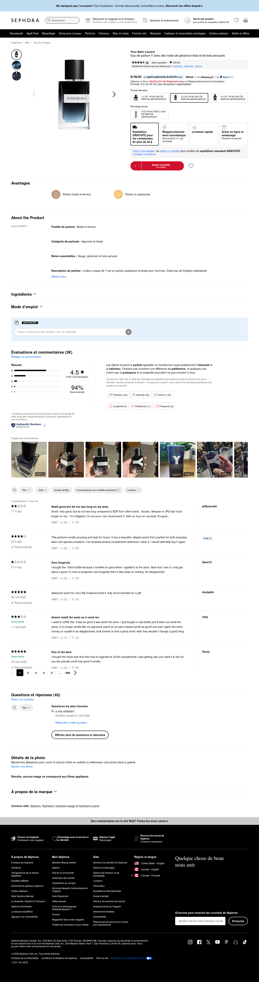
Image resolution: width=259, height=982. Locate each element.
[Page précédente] (12, 672)
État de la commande (63, 872)
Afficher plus (58, 276)
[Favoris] (236, 20)
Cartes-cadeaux (218, 33)
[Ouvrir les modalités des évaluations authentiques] (44, 425)
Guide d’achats (101, 896)
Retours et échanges (104, 867)
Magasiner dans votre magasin (68, 919)
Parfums (90, 33)
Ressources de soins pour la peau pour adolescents (110, 923)
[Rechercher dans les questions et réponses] (14, 707)
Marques (155, 33)
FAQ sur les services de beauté (109, 901)
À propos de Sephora (22, 862)
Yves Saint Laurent (142, 52)
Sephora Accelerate (21, 906)
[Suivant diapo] (113, 94)
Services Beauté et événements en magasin (70, 889)
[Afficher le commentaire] (103, 460)
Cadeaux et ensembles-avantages (185, 33)
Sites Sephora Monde (22, 896)
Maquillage (48, 33)
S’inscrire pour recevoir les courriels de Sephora (206, 913)
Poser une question (23, 699)
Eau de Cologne (42, 42)
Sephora (35, 806)
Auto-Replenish (60, 896)
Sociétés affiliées (20, 880)
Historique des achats (63, 877)
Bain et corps (121, 33)
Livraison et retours (144, 154)
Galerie (56, 867)
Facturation (99, 885)
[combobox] (62, 20)
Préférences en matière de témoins (128, 958)
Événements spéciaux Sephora (27, 885)
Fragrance (16, 42)
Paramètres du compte (63, 883)
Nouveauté (16, 33)
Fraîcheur (178, 66)
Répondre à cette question (71, 722)
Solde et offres (240, 33)
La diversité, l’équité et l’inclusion (28, 901)
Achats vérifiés (61, 490)
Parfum (198, 66)
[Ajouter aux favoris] (191, 166)
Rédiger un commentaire (26, 357)
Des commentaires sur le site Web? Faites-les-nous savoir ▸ (129, 821)
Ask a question (159, 62)
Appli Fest (32, 33)
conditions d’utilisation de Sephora (59, 958)
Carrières (16, 867)
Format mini (139, 33)
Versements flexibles (103, 911)
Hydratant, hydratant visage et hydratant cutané (70, 806)
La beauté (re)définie (22, 911)
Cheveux (104, 33)
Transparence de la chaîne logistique (25, 874)
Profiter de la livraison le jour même (70, 924)
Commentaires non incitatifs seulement (96, 490)
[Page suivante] (75, 672)
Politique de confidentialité (24, 958)
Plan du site (102, 958)
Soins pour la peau (70, 33)
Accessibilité (99, 916)
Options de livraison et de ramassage (106, 874)
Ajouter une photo (22, 766)
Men (27, 42)
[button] (195, 77)
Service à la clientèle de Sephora (110, 862)
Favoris (56, 914)
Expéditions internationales (107, 891)
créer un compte (170, 151)
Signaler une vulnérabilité (24, 916)
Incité (38, 473)
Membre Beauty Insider (64, 862)
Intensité (188, 66)
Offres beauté (59, 901)
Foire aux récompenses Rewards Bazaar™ (64, 908)
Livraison (98, 880)
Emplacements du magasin (107, 906)
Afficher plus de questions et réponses (80, 735)
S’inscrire (238, 921)
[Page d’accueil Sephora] (25, 20)
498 (67, 673)
